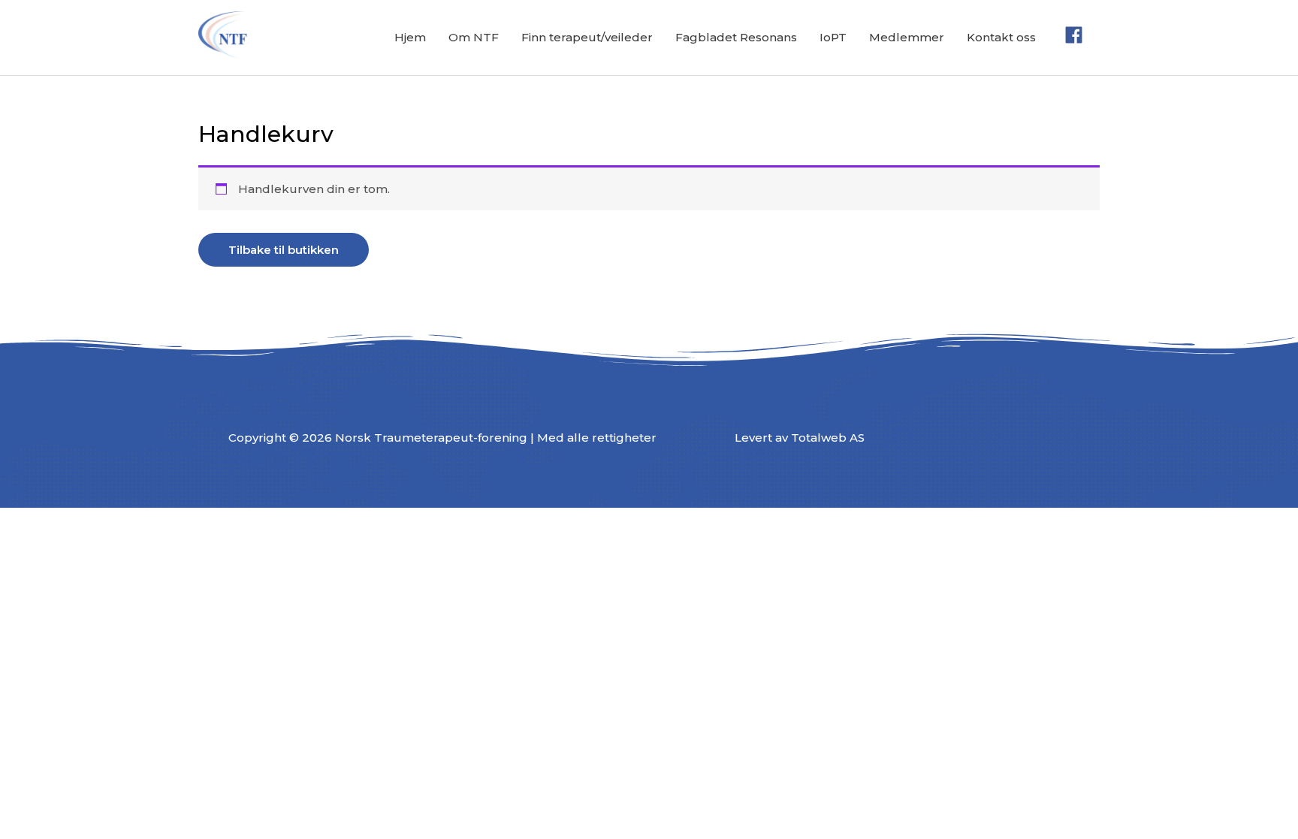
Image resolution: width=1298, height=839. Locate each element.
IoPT (833, 37)
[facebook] (1076, 35)
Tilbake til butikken (283, 250)
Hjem (410, 37)
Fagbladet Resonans (736, 37)
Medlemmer (906, 37)
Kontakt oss (1001, 37)
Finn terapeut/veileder (587, 37)
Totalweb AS (828, 437)
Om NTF (473, 37)
